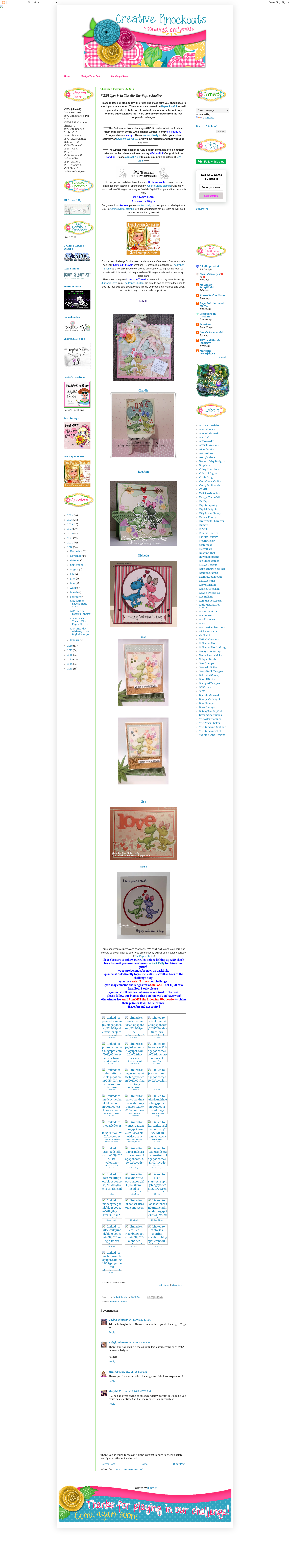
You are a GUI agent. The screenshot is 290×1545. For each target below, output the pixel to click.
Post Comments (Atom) (129, 1469)
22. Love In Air (111, 1220)
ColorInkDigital (208, 473)
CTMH (203, 489)
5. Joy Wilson (134, 1063)
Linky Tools (163, 1285)
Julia (111, 1371)
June (73, 578)
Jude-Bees (205, 324)
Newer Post (108, 1463)
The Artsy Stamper (210, 719)
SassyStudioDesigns (211, 671)
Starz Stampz (207, 707)
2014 (70, 663)
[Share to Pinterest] (161, 1297)
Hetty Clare (205, 548)
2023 (70, 528)
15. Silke (157, 1142)
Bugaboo (204, 465)
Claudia (143, 390)
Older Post (179, 1463)
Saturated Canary (209, 675)
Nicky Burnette (208, 631)
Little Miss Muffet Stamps (209, 606)
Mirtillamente (207, 619)
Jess (144, 637)
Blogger (152, 1487)
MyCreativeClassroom (212, 627)
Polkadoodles (207, 643)
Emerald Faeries (208, 533)
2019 (70, 547)
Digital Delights (208, 509)
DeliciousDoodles (209, 493)
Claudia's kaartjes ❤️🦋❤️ (211, 275)
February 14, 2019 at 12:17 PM (134, 1319)
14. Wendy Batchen (134, 1142)
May (73, 583)
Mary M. (113, 1391)
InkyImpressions (209, 556)
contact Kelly (150, 135)
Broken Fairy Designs (212, 461)
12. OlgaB (157, 1116)
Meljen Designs (208, 611)
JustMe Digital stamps (159, 185)
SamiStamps (206, 663)
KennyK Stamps (208, 572)
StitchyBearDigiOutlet (212, 711)
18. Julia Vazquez (157, 1168)
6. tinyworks (157, 1063)
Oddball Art (205, 635)
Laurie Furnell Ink (209, 588)
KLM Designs (207, 580)
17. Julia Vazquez (134, 1168)
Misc (202, 623)
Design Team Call (90, 76)
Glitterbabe (205, 544)
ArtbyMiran (206, 453)
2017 (70, 650)
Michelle (143, 555)
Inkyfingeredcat (209, 266)
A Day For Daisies (209, 425)
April (73, 587)
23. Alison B (134, 1220)
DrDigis (203, 525)
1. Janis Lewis (111, 1037)
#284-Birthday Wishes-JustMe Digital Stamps (79, 631)
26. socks (134, 1246)
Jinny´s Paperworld (211, 332)
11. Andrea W (134, 1116)
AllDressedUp (207, 441)
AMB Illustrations (209, 445)
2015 (70, 659)
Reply (112, 1332)
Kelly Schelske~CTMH (212, 568)
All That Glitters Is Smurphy (210, 341)
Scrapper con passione (208, 315)
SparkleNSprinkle (209, 695)
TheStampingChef (210, 731)
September (77, 564)
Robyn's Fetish (207, 659)
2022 (70, 533)
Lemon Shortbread (210, 600)
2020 (70, 542)
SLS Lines (205, 687)
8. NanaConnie (134, 1089)
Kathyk (113, 1342)
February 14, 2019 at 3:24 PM (134, 1342)
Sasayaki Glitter (208, 667)
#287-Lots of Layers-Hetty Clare (78, 603)
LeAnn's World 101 (127, 138)
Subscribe (211, 195)
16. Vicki (111, 1168)
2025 (70, 519)
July (72, 574)
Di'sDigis (204, 501)
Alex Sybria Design (210, 433)
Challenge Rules (119, 76)
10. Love (111, 1116)
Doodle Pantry (207, 517)
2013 (70, 668)
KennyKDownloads (210, 576)
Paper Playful (169, 106)
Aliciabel (204, 437)
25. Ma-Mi (111, 1246)
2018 (70, 645)
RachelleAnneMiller (210, 655)
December (76, 551)
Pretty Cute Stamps (210, 651)
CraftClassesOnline (210, 481)
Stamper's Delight (209, 699)
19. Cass (111, 1194)
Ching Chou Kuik (209, 469)
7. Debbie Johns (111, 1089)
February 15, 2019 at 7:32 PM (135, 1391)
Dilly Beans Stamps (210, 513)
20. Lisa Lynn (134, 1194)
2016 (70, 654)
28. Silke (111, 1272)
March (74, 592)
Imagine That (207, 552)
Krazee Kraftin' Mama (212, 295)
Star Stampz (206, 703)
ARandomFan (207, 449)
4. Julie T (111, 1063)
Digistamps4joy (208, 505)
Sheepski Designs (209, 683)
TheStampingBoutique (212, 727)
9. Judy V (157, 1089)
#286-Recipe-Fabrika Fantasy (79, 612)
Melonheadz (206, 615)
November (76, 555)
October (75, 560)
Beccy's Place (207, 457)
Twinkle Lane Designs (212, 734)
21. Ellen (157, 1194)
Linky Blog (177, 1285)
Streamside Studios (210, 715)
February (75, 596)
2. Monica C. (134, 1037)
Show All (222, 357)
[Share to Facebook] (158, 1297)
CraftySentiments (209, 485)
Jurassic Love (109, 283)
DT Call (203, 529)
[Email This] (148, 1297)
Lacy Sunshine (207, 584)
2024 (70, 524)
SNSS (202, 691)
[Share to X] (155, 1297)
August (74, 569)
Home (67, 76)
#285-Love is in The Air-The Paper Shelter (78, 621)
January (75, 640)
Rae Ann (143, 471)
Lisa (143, 801)
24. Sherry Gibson (157, 1220)
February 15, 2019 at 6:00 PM (130, 1371)
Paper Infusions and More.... (212, 304)
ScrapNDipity (207, 679)
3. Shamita (157, 1037)
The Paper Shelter (133, 283)
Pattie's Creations (209, 639)
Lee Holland (206, 596)
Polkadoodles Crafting (212, 647)
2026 (70, 515)
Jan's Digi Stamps (209, 560)
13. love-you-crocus (111, 1142)
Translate (208, 117)
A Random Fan (207, 429)
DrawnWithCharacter (211, 521)
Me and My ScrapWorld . (207, 286)
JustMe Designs (208, 564)
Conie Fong (206, 477)
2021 (70, 538)
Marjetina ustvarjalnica (207, 352)
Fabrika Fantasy (208, 536)
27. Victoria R (157, 1246)
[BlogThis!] (152, 1297)
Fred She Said (207, 540)
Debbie (113, 1319)
